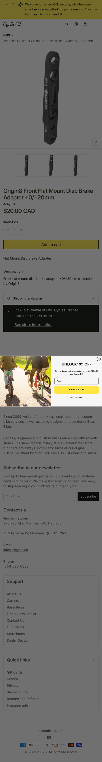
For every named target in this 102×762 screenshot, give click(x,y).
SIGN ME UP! (76, 389)
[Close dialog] (99, 359)
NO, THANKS (76, 397)
